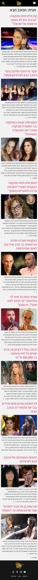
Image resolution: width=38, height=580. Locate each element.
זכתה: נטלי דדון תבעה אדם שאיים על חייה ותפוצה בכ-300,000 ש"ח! (20, 353)
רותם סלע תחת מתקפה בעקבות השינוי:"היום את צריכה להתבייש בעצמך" (22, 187)
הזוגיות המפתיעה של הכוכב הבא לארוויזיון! (20, 459)
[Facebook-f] (17, 572)
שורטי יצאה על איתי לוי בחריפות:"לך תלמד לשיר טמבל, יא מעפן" (22, 301)
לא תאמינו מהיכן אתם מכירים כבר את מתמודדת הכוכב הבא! (19, 407)
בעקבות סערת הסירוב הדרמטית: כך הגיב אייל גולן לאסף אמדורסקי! (20, 244)
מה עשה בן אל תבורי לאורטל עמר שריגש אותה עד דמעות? (19, 508)
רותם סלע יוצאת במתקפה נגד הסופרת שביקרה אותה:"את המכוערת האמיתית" (21, 128)
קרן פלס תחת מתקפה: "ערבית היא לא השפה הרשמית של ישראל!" (23, 20)
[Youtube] (25, 572)
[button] (3, 3)
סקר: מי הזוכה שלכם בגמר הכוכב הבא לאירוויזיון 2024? (20, 73)
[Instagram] (21, 572)
